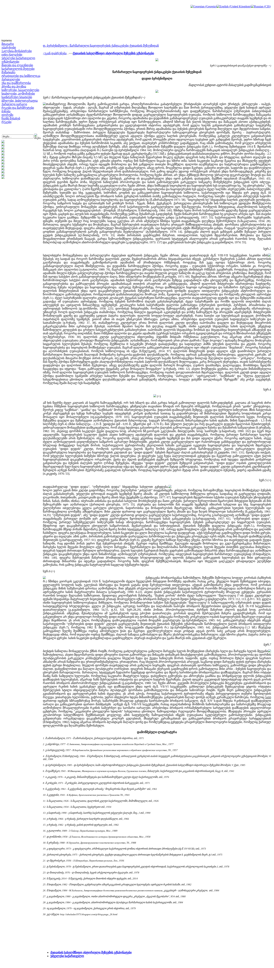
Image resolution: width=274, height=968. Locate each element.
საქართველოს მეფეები (17, 68)
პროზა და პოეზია (13, 86)
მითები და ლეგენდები (17, 65)
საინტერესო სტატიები (16, 97)
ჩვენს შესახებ (10, 118)
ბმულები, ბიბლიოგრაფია (19, 100)
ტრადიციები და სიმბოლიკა (20, 75)
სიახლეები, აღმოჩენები (18, 93)
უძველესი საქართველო (18, 58)
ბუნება (5, 111)
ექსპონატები (10, 61)
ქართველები (10, 79)
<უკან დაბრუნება (55, 53)
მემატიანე (8, 72)
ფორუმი (7, 114)
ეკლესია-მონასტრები (16, 51)
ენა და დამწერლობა (16, 83)
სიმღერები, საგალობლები (20, 90)
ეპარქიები (8, 47)
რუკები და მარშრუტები (17, 107)
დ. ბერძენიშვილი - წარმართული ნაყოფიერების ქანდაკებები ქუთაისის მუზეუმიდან (101, 45)
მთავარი (7, 44)
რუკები (6, 122)
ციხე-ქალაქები (11, 54)
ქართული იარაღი (14, 104)
